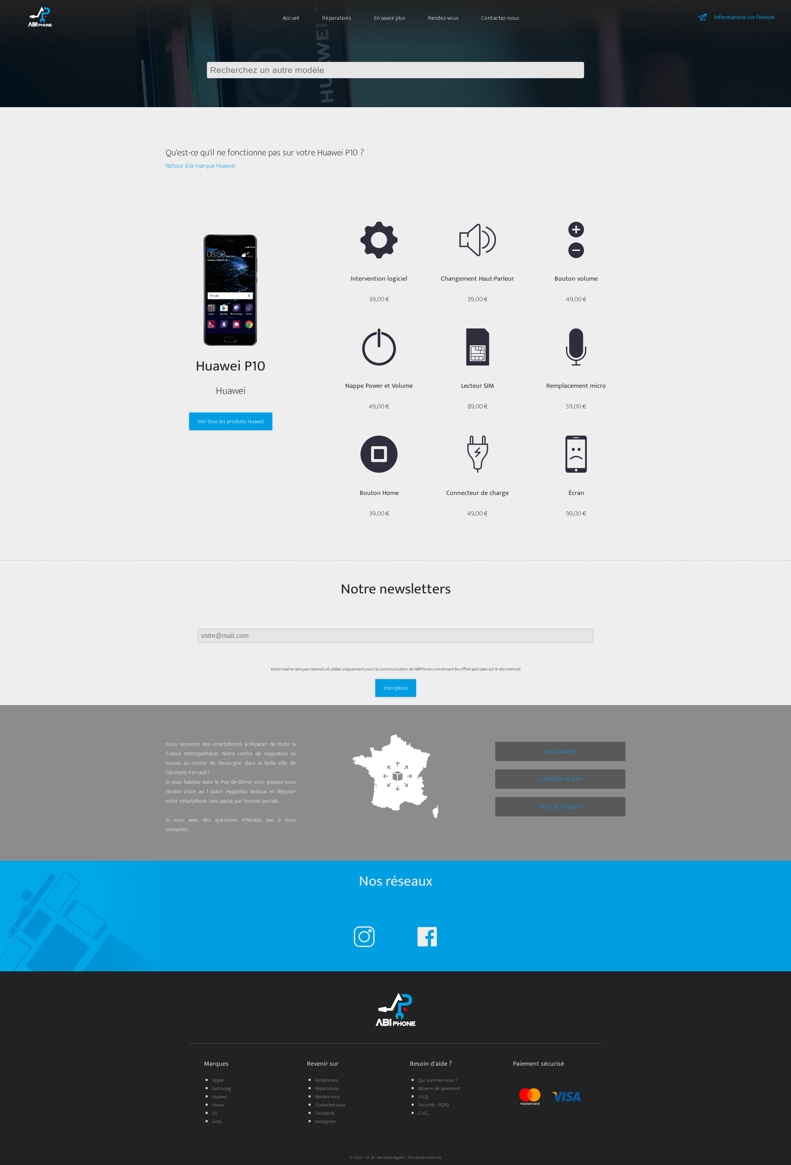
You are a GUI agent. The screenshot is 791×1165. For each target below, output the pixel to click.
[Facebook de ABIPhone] (427, 938)
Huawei (219, 1096)
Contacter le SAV (560, 779)
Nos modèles (560, 751)
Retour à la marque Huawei (201, 165)
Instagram (325, 1121)
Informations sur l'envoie (744, 17)
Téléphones (326, 1080)
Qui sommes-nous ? (438, 1080)
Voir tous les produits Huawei (230, 421)
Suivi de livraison (560, 806)
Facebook (324, 1113)
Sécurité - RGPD (433, 1105)
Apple (218, 1080)
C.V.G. (423, 1113)
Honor (218, 1105)
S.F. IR (369, 1157)
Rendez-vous (443, 18)
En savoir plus (389, 18)
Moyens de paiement (439, 1088)
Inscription (396, 688)
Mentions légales (391, 1157)
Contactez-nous (500, 18)
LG (214, 1113)
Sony (217, 1121)
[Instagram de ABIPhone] (364, 938)
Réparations (336, 18)
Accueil (291, 18)
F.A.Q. (423, 1096)
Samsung (221, 1088)
